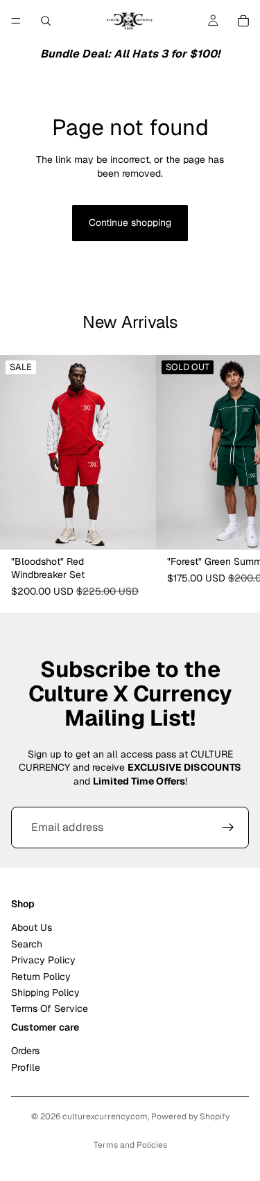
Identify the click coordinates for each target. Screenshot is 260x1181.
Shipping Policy (45, 992)
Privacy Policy (43, 960)
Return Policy (41, 976)
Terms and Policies (130, 1145)
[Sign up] (228, 827)
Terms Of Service (49, 1009)
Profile (25, 1067)
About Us (31, 928)
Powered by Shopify (190, 1116)
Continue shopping (130, 222)
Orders (25, 1051)
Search (26, 944)
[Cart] (243, 21)
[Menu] (16, 21)
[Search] (46, 21)
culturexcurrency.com (105, 1116)
